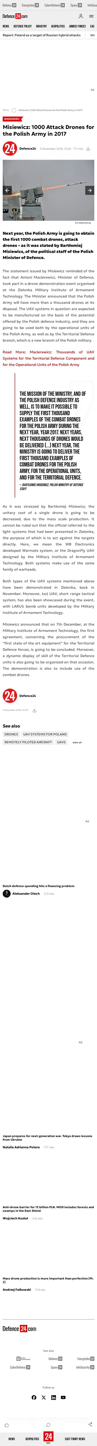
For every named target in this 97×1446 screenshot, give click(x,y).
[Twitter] (44, 1397)
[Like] (7, 1425)
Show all (77, 742)
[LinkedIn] (53, 1397)
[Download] (88, 148)
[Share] (90, 1424)
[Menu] (91, 16)
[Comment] (48, 1425)
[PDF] (34, 710)
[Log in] (80, 16)
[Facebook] (34, 1397)
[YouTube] (63, 1397)
